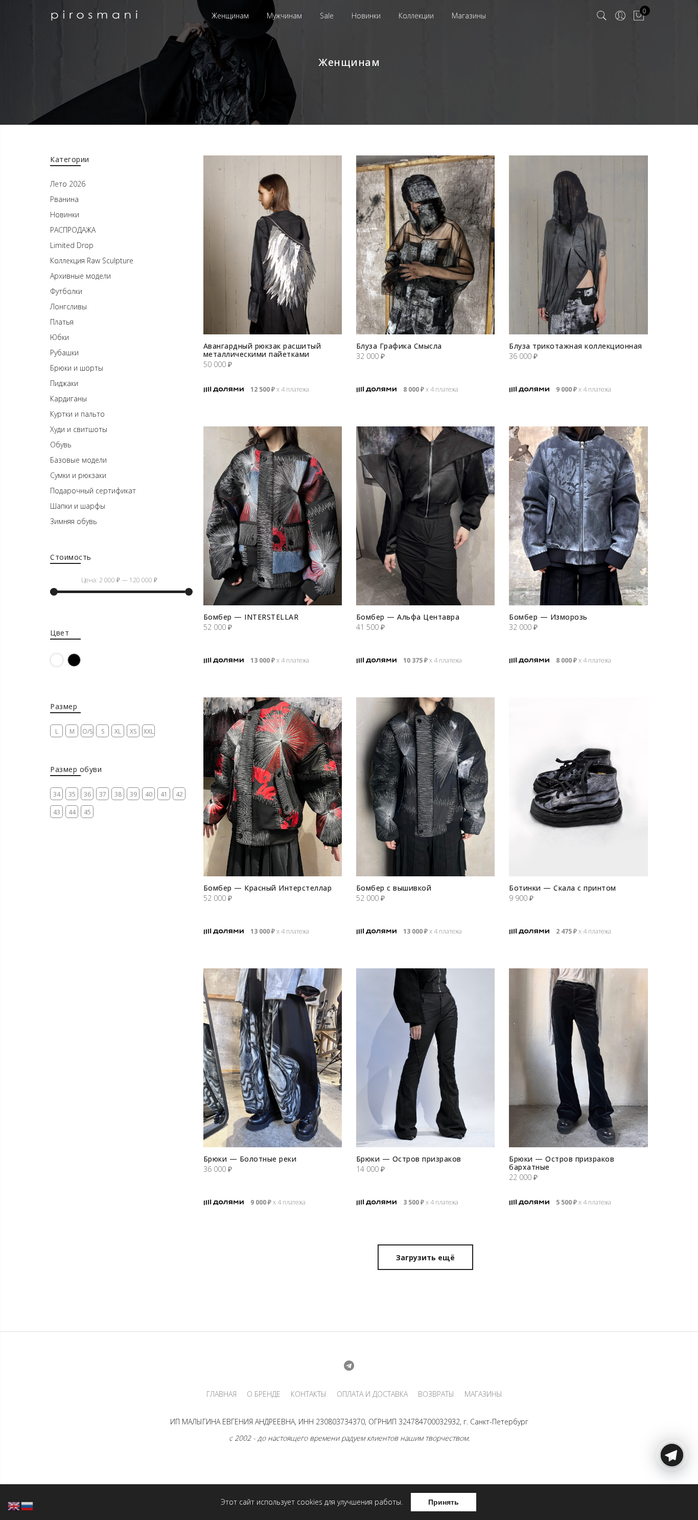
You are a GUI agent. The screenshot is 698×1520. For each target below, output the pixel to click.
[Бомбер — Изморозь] (578, 515)
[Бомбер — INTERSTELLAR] (272, 515)
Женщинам (230, 15)
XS (133, 731)
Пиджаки (64, 383)
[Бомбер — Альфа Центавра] (425, 515)
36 (87, 794)
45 (87, 812)
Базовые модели (78, 460)
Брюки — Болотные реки (250, 1159)
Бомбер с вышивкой (394, 888)
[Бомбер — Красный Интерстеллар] (272, 786)
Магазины (469, 15)
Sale (327, 15)
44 (72, 812)
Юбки (59, 337)
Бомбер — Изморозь (548, 617)
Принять (443, 1502)
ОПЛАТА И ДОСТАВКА (372, 1394)
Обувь (61, 444)
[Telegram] (672, 1496)
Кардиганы (68, 398)
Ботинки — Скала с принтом (562, 888)
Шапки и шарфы (77, 506)
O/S (87, 731)
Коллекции (416, 15)
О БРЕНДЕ (264, 1394)
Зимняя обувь (73, 521)
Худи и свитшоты (78, 429)
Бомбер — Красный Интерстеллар (267, 888)
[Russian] (27, 1505)
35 (72, 794)
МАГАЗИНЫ (483, 1394)
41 (164, 794)
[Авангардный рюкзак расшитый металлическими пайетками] (272, 244)
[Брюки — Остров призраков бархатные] (578, 1057)
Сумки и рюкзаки (78, 475)
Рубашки (64, 352)
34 (56, 794)
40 (148, 794)
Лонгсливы (68, 306)
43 (56, 812)
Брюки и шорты (76, 368)
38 (118, 794)
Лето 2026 (67, 184)
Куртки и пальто (77, 414)
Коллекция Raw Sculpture (91, 260)
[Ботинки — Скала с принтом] (578, 786)
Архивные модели (80, 276)
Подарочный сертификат (93, 490)
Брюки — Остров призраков (408, 1159)
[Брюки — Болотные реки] (272, 1057)
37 (102, 794)
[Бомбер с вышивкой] (425, 786)
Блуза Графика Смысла (399, 346)
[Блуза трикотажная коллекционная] (578, 244)
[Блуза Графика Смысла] (425, 244)
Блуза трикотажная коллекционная (575, 346)
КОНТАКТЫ (309, 1394)
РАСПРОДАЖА (73, 230)
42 (179, 794)
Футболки (66, 291)
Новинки (366, 15)
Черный (80, 659)
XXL (149, 731)
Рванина (64, 199)
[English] (14, 1505)
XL (117, 731)
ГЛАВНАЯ (221, 1394)
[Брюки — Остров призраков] (425, 1057)
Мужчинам (284, 15)
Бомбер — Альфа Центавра (408, 617)
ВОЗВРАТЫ (436, 1394)
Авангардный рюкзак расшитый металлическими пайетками (262, 350)
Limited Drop (72, 245)
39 (133, 794)
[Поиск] (602, 16)
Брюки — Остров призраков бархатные (561, 1163)
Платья (62, 322)
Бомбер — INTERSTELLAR (251, 617)
